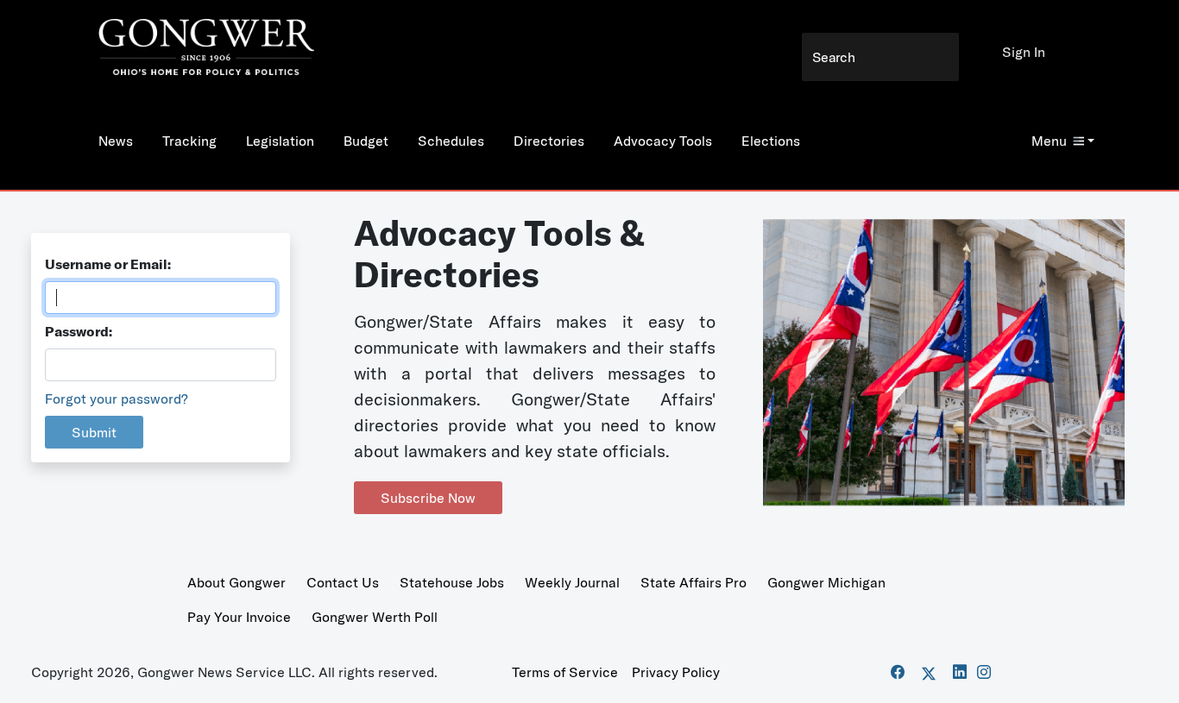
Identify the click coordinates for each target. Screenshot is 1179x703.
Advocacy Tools (663, 140)
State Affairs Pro (693, 582)
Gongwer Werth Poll (375, 616)
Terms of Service (565, 672)
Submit (94, 432)
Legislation (280, 140)
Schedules (451, 140)
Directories (549, 140)
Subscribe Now (428, 497)
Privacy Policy (676, 672)
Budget (366, 140)
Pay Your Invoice (239, 616)
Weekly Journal (572, 582)
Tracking (189, 140)
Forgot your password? (116, 398)
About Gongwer (236, 582)
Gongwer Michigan (826, 582)
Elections (770, 140)
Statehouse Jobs (452, 582)
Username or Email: (108, 264)
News (115, 140)
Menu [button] (1049, 140)
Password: (78, 331)
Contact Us (342, 582)
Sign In (1023, 51)
